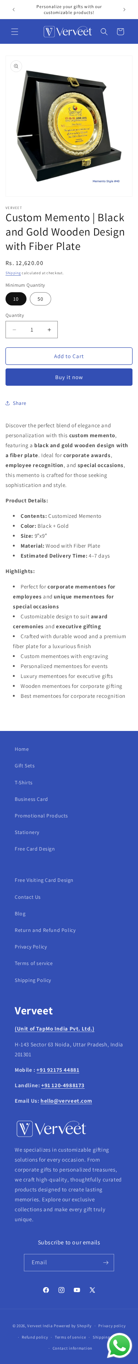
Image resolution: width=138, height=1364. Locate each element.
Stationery (27, 832)
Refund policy (35, 1337)
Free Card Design (35, 848)
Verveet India (40, 1325)
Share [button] (19, 403)
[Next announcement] (124, 9)
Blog (20, 913)
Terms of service (34, 963)
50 (40, 299)
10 (16, 299)
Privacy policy (111, 1325)
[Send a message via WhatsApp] (119, 1345)
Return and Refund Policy (45, 930)
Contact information (72, 1348)
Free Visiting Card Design (44, 880)
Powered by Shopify (73, 1325)
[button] (15, 32)
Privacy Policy (31, 946)
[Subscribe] (106, 1262)
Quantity (15, 315)
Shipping (13, 273)
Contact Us (28, 897)
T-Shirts (24, 782)
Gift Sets (25, 765)
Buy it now (69, 377)
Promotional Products (41, 815)
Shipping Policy (33, 980)
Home (22, 749)
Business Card (31, 799)
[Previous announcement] (14, 9)
